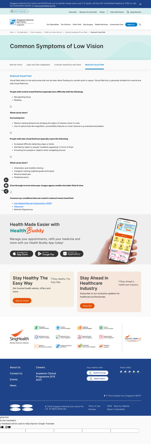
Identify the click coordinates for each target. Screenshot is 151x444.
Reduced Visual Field (94, 64)
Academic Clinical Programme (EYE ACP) (46, 376)
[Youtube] (138, 372)
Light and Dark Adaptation (38, 64)
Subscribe (87, 306)
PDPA (109, 406)
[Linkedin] (126, 372)
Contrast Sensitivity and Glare (67, 64)
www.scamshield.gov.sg (44, 5)
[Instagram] (130, 372)
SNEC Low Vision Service (53, 32)
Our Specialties (22, 32)
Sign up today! (22, 300)
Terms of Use (94, 406)
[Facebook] (121, 372)
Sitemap (92, 409)
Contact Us (16, 373)
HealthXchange (99, 373)
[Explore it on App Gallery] (71, 254)
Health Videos (99, 379)
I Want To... (131, 25)
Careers (40, 367)
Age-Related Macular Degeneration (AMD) (33, 203)
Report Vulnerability (116, 409)
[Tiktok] (134, 372)
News (13, 385)
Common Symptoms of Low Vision (76, 32)
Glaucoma (18, 206)
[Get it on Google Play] (46, 254)
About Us (15, 367)
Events (14, 379)
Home (12, 32)
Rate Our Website (121, 406)
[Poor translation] (7, 427)
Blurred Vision (16, 64)
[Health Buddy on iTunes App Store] (21, 254)
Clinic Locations (36, 32)
